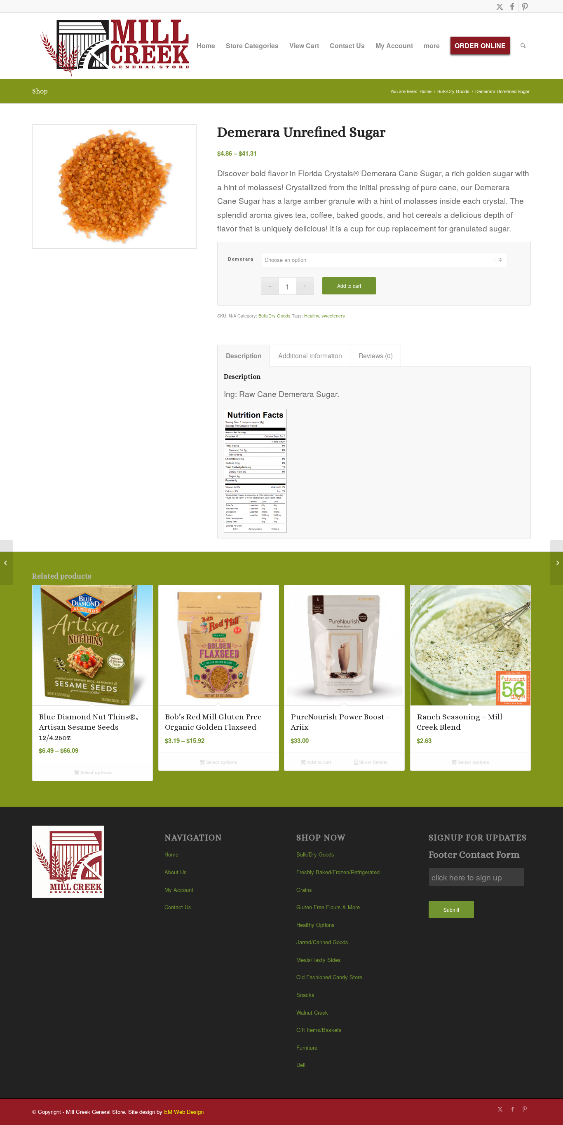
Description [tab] (244, 355)
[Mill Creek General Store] (117, 46)
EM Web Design (184, 1112)
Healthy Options (315, 925)
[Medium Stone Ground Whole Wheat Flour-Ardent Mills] (6, 562)
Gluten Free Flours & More (328, 907)
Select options (95, 772)
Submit (451, 909)
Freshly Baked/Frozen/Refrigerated (338, 872)
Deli (300, 1065)
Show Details (372, 762)
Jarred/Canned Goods (322, 942)
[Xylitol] (556, 562)
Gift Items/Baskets (319, 1030)
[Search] (523, 46)
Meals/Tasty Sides (318, 960)
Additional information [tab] (310, 355)
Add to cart (349, 285)
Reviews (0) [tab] (376, 355)
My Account (178, 890)
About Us (175, 872)
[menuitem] (206, 46)
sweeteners (333, 315)
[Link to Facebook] (512, 6)
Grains (304, 890)
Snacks (305, 995)
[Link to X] (500, 6)
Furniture (306, 1047)
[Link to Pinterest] (524, 6)
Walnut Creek (312, 1012)
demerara (240, 259)
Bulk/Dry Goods (274, 315)
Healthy (311, 315)
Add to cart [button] (318, 762)
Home (171, 854)
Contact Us (177, 907)
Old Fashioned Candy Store (329, 977)
